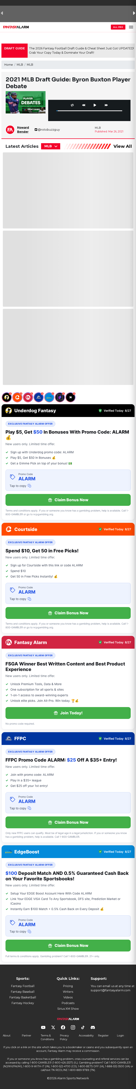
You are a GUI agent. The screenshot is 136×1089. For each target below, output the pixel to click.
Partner (26, 1035)
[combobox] (50, 146)
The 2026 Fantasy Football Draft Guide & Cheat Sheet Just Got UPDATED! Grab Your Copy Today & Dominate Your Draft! (81, 50)
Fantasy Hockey (23, 1003)
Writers (68, 991)
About (6, 1035)
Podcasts (68, 1003)
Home (8, 64)
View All (123, 146)
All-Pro (118, 27)
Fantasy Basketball (22, 997)
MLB (20, 64)
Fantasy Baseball (23, 991)
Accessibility (86, 1035)
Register (103, 1035)
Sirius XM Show (68, 1008)
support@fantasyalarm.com (110, 990)
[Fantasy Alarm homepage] (16, 27)
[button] (131, 27)
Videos (68, 997)
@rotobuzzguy (49, 129)
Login (120, 1035)
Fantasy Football (23, 986)
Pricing (68, 986)
